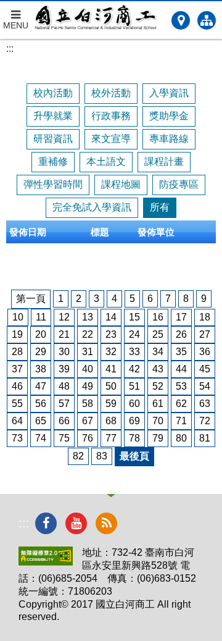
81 (204, 438)
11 (41, 317)
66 (64, 421)
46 (17, 386)
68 (111, 421)
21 (64, 334)
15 (134, 317)
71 (181, 421)
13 (87, 317)
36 (204, 351)
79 (157, 438)
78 (134, 438)
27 (204, 334)
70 (157, 421)
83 (101, 456)
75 (64, 438)
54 (204, 386)
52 (157, 386)
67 (87, 421)
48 (64, 386)
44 (181, 369)
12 (64, 317)
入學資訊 (169, 93)
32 (111, 351)
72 (204, 421)
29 (40, 351)
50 (111, 386)
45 (204, 369)
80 (181, 438)
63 (204, 403)
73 (17, 438)
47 (40, 386)
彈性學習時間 (53, 184)
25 (157, 334)
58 (87, 403)
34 (157, 351)
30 (64, 351)
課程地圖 (121, 184)
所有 (160, 207)
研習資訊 (53, 138)
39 (64, 369)
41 (111, 369)
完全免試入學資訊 (91, 207)
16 (157, 317)
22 (87, 334)
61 (157, 403)
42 (134, 369)
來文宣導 (111, 138)
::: (10, 48)
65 (40, 421)
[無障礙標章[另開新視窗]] (45, 562)
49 (87, 386)
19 (17, 334)
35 (181, 351)
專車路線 (169, 138)
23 (111, 334)
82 (78, 456)
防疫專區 (179, 184)
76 (87, 438)
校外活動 (111, 93)
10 (17, 317)
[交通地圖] (180, 20)
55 (17, 403)
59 (111, 403)
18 (204, 317)
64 (17, 421)
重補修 (53, 161)
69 (134, 421)
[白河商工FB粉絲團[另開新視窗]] (46, 523)
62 (181, 403)
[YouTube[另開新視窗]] (76, 523)
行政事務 (111, 116)
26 (181, 334)
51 (134, 386)
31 (87, 351)
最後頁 (134, 456)
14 (111, 317)
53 (181, 386)
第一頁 (31, 298)
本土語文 (106, 161)
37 (17, 369)
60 (134, 403)
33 (134, 351)
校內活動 (53, 93)
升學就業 (53, 116)
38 (40, 369)
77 (111, 438)
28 (17, 351)
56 (40, 403)
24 (134, 334)
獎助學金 (169, 116)
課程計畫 (164, 161)
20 (40, 334)
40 (87, 369)
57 (64, 403)
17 (181, 317)
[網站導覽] (206, 20)
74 (40, 438)
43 (157, 369)
